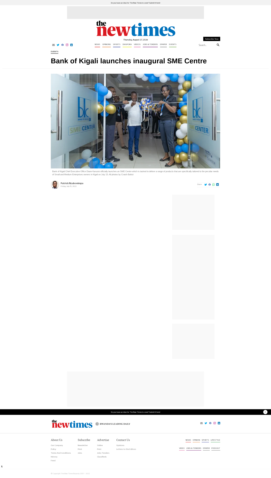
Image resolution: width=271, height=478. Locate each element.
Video (182, 448)
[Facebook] (62, 45)
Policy (53, 449)
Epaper (163, 44)
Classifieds (102, 457)
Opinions (106, 44)
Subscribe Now (211, 39)
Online (100, 445)
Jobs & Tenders (150, 44)
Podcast (215, 448)
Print (80, 449)
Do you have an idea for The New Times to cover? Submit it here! (135, 3)
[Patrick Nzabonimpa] (55, 188)
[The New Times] (135, 36)
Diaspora (127, 44)
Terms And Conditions (61, 453)
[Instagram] (67, 45)
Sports (116, 44)
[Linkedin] (71, 45)
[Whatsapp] (213, 184)
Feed (53, 460)
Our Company (57, 445)
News (97, 44)
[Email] (53, 45)
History (54, 457)
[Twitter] (58, 45)
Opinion (196, 440)
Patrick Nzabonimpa (72, 183)
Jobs (80, 453)
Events (172, 44)
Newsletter (83, 445)
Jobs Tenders (103, 453)
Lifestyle (215, 440)
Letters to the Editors (126, 449)
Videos (137, 44)
